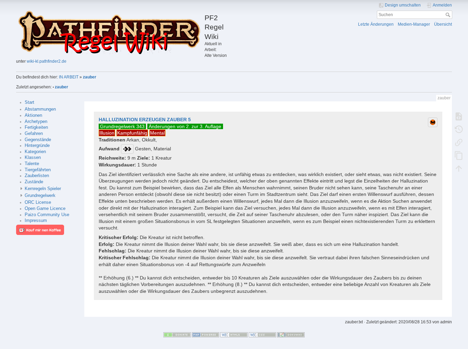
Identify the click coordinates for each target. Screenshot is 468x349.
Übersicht (443, 24)
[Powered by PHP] (205, 334)
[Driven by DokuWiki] (291, 334)
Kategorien (35, 151)
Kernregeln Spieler (43, 188)
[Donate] (177, 334)
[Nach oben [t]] (459, 168)
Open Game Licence (45, 208)
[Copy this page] (459, 155)
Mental (157, 133)
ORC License (38, 202)
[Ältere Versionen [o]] (459, 129)
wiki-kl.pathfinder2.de (46, 61)
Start (29, 102)
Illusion (106, 133)
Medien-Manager (414, 24)
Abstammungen (40, 109)
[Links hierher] (459, 142)
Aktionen (33, 115)
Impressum (36, 220)
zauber (89, 77)
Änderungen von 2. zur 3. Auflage (185, 126)
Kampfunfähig (132, 133)
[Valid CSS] (262, 334)
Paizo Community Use (47, 214)
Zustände (34, 181)
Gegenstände (38, 139)
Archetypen (36, 121)
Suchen (448, 14)
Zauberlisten (37, 175)
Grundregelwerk (40, 195)
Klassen (33, 157)
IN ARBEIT (68, 77)
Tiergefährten (38, 169)
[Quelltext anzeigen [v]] (459, 116)
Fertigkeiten (36, 127)
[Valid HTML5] (234, 334)
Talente (32, 163)
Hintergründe (37, 145)
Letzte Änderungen (376, 24)
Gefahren (34, 133)
